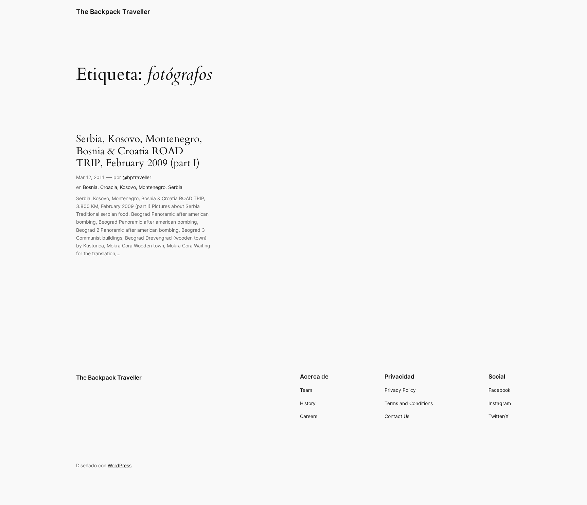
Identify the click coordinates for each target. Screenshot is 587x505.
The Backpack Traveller (113, 11)
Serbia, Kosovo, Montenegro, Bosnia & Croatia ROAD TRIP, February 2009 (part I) (139, 151)
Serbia (175, 187)
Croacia (108, 187)
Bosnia (90, 187)
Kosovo (128, 187)
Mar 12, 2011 (90, 177)
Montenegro (152, 187)
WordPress (119, 465)
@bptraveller (137, 177)
